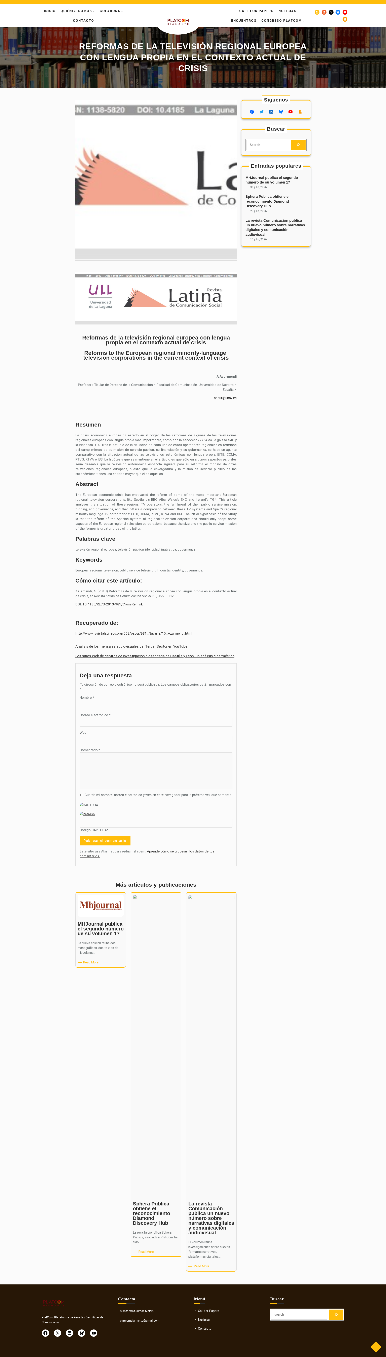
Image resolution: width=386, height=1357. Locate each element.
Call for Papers (208, 1311)
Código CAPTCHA (93, 830)
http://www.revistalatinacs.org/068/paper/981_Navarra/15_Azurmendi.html (133, 633)
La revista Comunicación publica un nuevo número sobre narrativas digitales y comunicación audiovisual (275, 227)
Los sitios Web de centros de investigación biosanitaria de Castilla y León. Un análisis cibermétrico (154, 656)
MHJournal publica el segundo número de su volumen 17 (271, 180)
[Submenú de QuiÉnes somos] (94, 11)
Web (83, 732)
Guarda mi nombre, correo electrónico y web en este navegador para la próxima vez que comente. (158, 795)
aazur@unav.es (225, 398)
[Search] (298, 145)
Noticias (204, 1320)
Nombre (87, 697)
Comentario (90, 750)
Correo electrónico (95, 715)
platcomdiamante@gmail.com (139, 1320)
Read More (91, 962)
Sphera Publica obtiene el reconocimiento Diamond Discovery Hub (267, 201)
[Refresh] (87, 814)
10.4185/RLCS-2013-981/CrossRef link (113, 604)
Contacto (204, 1328)
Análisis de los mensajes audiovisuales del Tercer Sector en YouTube (131, 646)
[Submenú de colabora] (122, 11)
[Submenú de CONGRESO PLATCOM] (304, 21)
